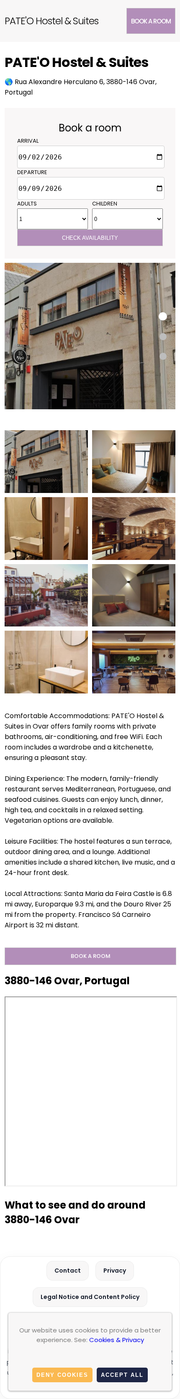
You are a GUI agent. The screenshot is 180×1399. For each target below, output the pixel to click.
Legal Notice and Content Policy (90, 1297)
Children (104, 204)
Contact (67, 1270)
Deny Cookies (62, 1375)
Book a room (151, 21)
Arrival (28, 141)
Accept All (122, 1375)
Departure (32, 172)
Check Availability (90, 238)
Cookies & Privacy (116, 1339)
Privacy (114, 1270)
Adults (27, 204)
